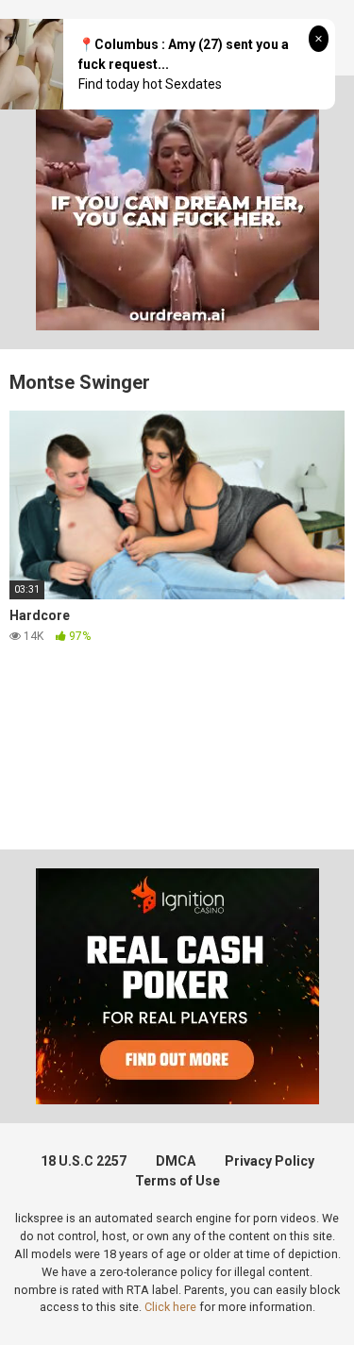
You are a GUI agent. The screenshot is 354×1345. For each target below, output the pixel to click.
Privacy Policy (269, 1160)
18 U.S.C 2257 (83, 1160)
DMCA (175, 1160)
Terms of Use (177, 1180)
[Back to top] (319, 1306)
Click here (170, 1307)
